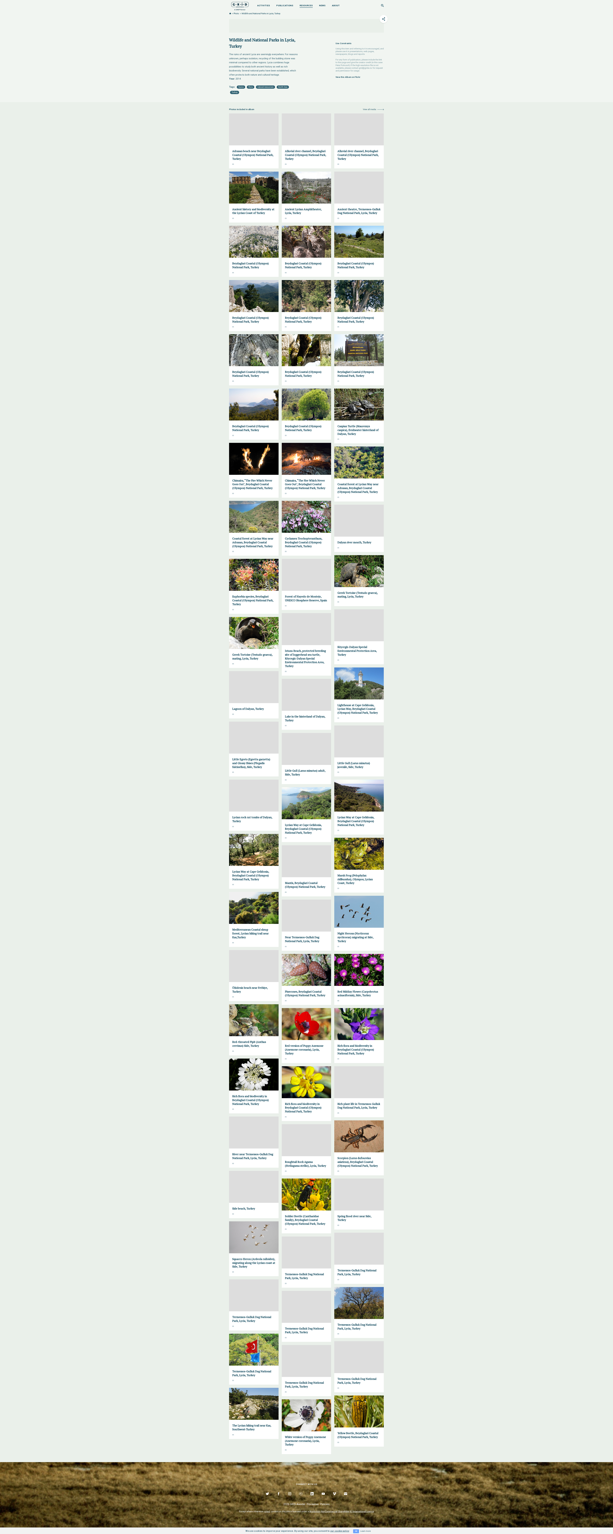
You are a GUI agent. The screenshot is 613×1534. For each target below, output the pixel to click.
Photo (236, 13)
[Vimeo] (334, 1497)
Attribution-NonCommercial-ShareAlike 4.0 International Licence (341, 1511)
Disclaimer (313, 1504)
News (322, 5)
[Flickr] (300, 1497)
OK (356, 1531)
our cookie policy (339, 1531)
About (336, 5)
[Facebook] (278, 1497)
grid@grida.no (365, 68)
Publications (284, 5)
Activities (263, 5)
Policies (324, 1504)
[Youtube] (323, 1497)
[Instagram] (289, 1497)
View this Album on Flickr (348, 77)
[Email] (345, 1497)
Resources (306, 5)
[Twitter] (267, 1497)
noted (267, 1511)
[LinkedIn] (312, 1497)
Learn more (365, 1531)
